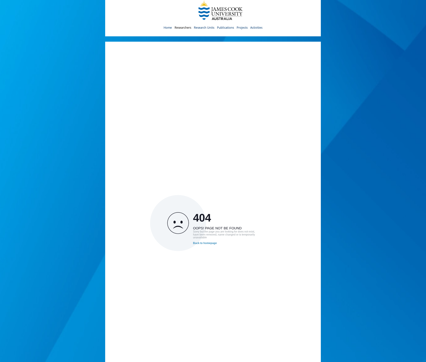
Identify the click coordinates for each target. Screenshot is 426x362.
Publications (225, 28)
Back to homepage (205, 243)
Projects (242, 28)
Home (168, 28)
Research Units (204, 28)
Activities (256, 28)
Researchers (183, 28)
